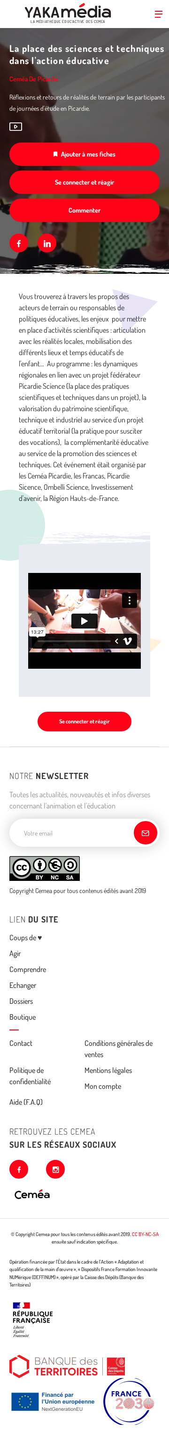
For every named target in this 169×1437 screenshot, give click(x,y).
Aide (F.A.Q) (26, 1102)
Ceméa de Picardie (34, 79)
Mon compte (102, 1086)
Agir (15, 953)
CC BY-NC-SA (145, 1234)
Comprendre (27, 969)
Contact (20, 1043)
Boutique (22, 1017)
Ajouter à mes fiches (88, 154)
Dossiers (21, 1001)
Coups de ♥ (25, 937)
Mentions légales (108, 1070)
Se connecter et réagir (84, 182)
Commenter (84, 210)
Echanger (22, 985)
